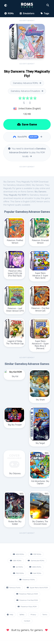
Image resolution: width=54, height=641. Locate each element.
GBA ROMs (17, 561)
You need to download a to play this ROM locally (27, 152)
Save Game (29, 124)
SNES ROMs (36, 567)
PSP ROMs (37, 554)
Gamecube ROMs (37, 561)
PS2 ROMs (20, 573)
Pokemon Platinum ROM (28, 594)
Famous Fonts (14, 588)
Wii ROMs (19, 567)
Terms (44, 615)
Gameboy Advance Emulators (25, 91)
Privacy (33, 615)
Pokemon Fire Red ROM (28, 600)
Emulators (28, 13)
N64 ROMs (37, 573)
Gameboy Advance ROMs (25, 83)
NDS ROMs (20, 554)
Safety (22, 615)
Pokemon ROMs (28, 580)
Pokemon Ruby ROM (28, 607)
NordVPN (27, 136)
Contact (27, 621)
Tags (46, 13)
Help (11, 615)
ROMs (10, 13)
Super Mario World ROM (38, 588)
